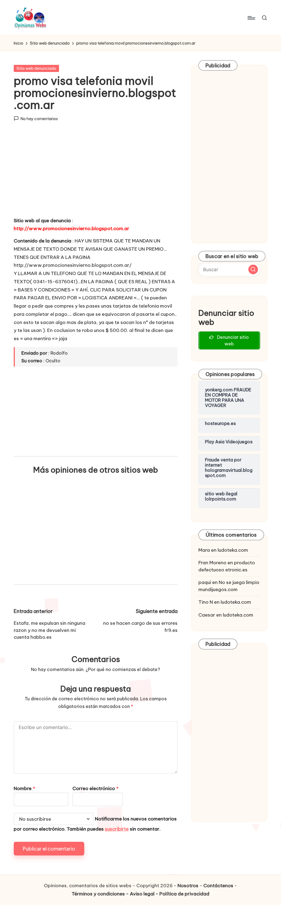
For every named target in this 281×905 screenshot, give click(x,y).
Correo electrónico (95, 788)
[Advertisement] (96, 174)
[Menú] (251, 18)
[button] (253, 269)
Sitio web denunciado (36, 68)
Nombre (24, 788)
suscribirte (117, 829)
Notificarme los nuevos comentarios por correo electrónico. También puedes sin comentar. (95, 824)
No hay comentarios (39, 118)
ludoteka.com (233, 550)
